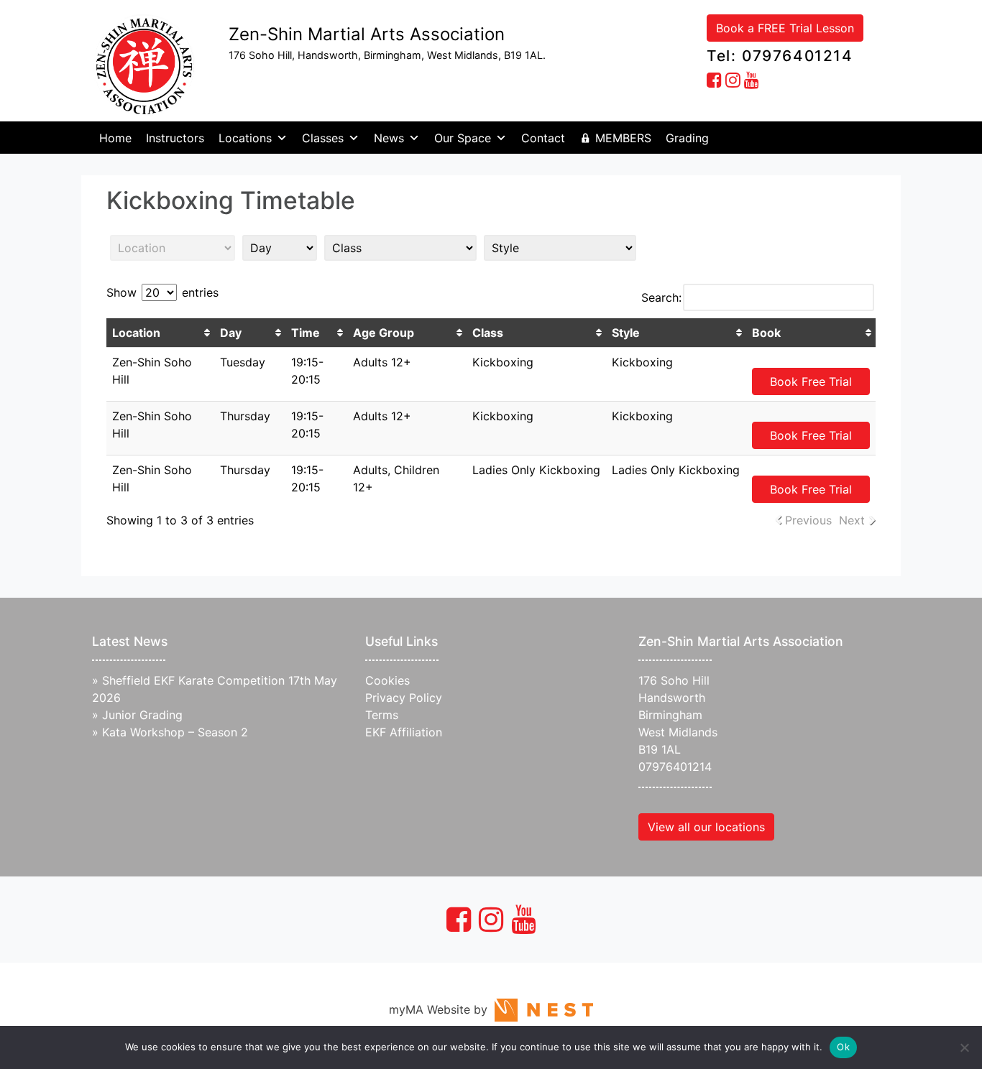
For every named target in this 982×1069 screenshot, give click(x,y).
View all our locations (706, 827)
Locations (245, 138)
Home (115, 138)
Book (766, 332)
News (389, 138)
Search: (661, 297)
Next (852, 520)
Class (487, 332)
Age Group (383, 332)
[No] (964, 1047)
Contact (543, 138)
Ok (843, 1046)
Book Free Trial (811, 381)
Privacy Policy (403, 697)
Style (626, 332)
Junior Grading (142, 715)
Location (136, 332)
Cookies (387, 680)
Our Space (462, 138)
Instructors (175, 138)
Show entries (162, 292)
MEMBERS (623, 138)
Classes (323, 138)
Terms (381, 715)
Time (305, 332)
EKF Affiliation (403, 732)
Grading (687, 138)
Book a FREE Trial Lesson (785, 28)
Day (231, 332)
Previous (808, 520)
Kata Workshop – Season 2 (175, 732)
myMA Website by (442, 1009)
